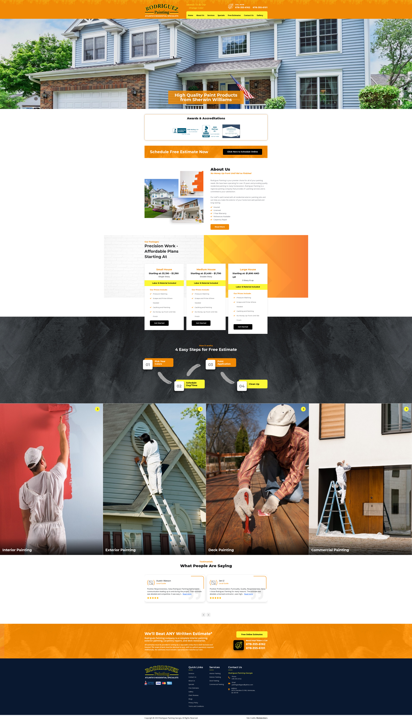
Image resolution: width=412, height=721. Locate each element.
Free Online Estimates (252, 634)
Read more (194, 594)
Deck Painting (221, 550)
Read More (220, 227)
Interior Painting (17, 550)
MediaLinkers (261, 718)
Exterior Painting (120, 550)
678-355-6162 (242, 7)
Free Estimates (234, 15)
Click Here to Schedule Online (242, 152)
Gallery (260, 15)
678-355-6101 (260, 7)
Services (210, 15)
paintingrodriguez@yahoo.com (242, 685)
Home (190, 15)
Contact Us (249, 15)
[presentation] (203, 615)
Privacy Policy (193, 703)
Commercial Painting (330, 550)
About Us (200, 15)
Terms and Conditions (196, 706)
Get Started (159, 323)
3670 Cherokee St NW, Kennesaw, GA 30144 (243, 691)
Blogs (190, 699)
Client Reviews (193, 695)
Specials (221, 15)
